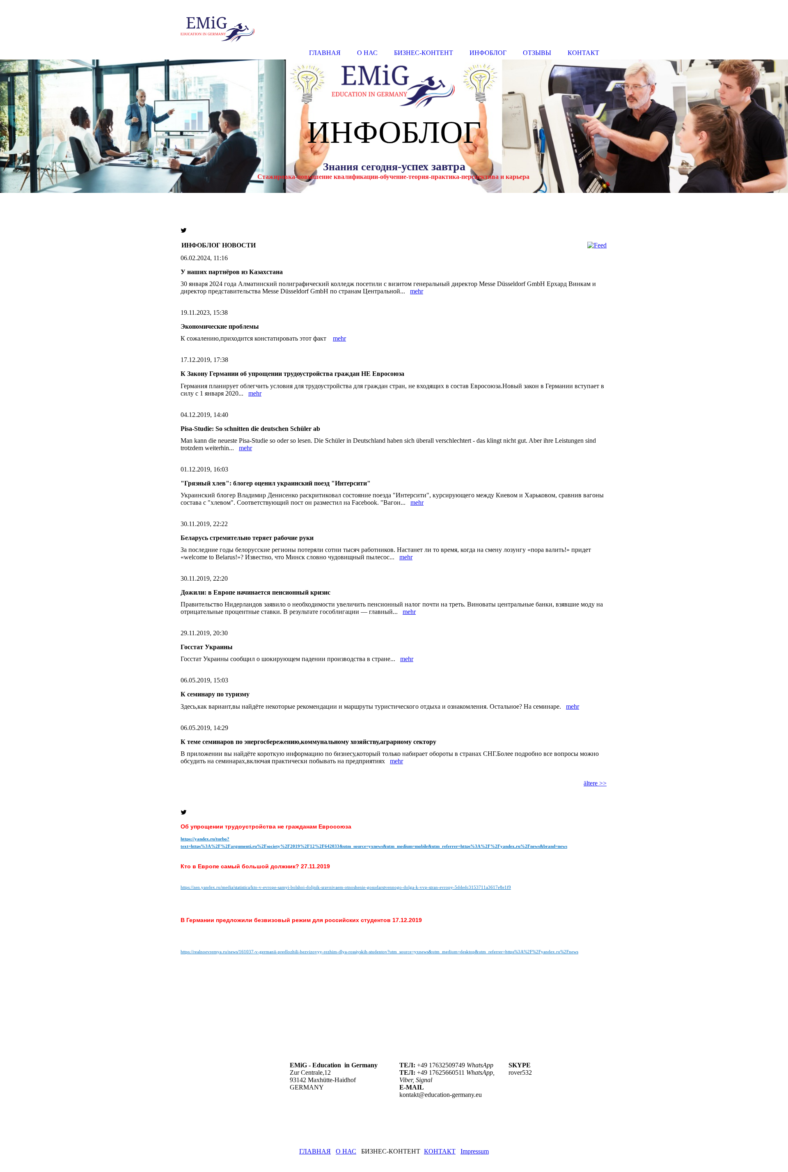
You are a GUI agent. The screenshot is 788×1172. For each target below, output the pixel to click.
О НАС (346, 1151)
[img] (394, 126)
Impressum (474, 1151)
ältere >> (595, 783)
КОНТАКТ (440, 1151)
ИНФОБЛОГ (488, 52)
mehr (416, 291)
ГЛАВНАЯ (315, 1151)
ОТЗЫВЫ (537, 52)
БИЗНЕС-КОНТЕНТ (423, 52)
